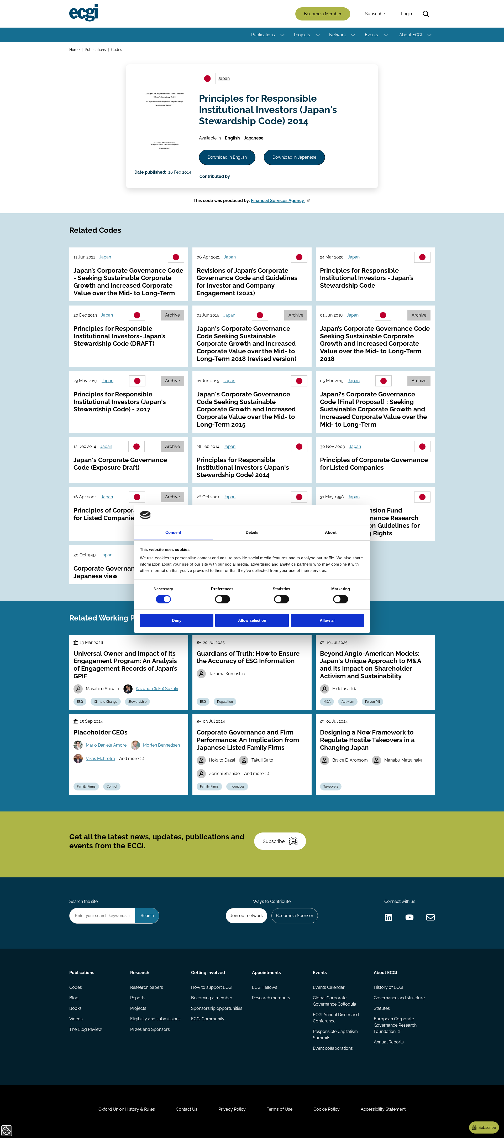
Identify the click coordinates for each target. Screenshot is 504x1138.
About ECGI (410, 34)
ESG (80, 702)
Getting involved (208, 972)
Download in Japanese (294, 157)
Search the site (83, 901)
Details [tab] (252, 532)
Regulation (225, 702)
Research (139, 972)
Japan (224, 78)
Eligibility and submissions (155, 1018)
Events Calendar (329, 987)
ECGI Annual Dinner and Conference (336, 1017)
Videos (76, 1018)
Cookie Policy (326, 1109)
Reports (137, 997)
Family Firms (86, 786)
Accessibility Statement (383, 1109)
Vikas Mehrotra (100, 758)
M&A (326, 702)
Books (75, 1008)
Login (406, 13)
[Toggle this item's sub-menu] (282, 35)
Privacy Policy (232, 1109)
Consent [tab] (173, 532)
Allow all (327, 620)
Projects (302, 34)
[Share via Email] (430, 917)
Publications (263, 34)
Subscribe (375, 13)
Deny (176, 620)
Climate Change (105, 702)
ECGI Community (207, 1018)
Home (74, 49)
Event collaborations (333, 1048)
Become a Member (323, 13)
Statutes (382, 1008)
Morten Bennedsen (161, 745)
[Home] (83, 13)
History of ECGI (388, 987)
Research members (271, 997)
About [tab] (331, 532)
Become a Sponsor (294, 915)
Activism (348, 702)
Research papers (146, 987)
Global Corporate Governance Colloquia (334, 1001)
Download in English (227, 157)
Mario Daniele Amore (106, 745)
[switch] (222, 599)
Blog (73, 997)
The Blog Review (85, 1029)
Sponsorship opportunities (216, 1008)
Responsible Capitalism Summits (335, 1034)
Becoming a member (211, 997)
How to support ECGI (211, 987)
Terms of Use (279, 1109)
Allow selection (252, 620)
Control (112, 786)
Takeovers (330, 786)
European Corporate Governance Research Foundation (395, 1025)
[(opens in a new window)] (388, 917)
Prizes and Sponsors (150, 1029)
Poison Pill (372, 702)
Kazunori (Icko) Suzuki (157, 688)
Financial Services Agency (278, 200)
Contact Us (186, 1109)
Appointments (266, 972)
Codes (116, 49)
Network (337, 34)
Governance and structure (399, 997)
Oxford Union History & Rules (126, 1109)
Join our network (246, 915)
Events (371, 34)
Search (426, 13)
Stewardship (137, 702)
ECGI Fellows (264, 987)
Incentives (237, 786)
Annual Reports (389, 1041)
